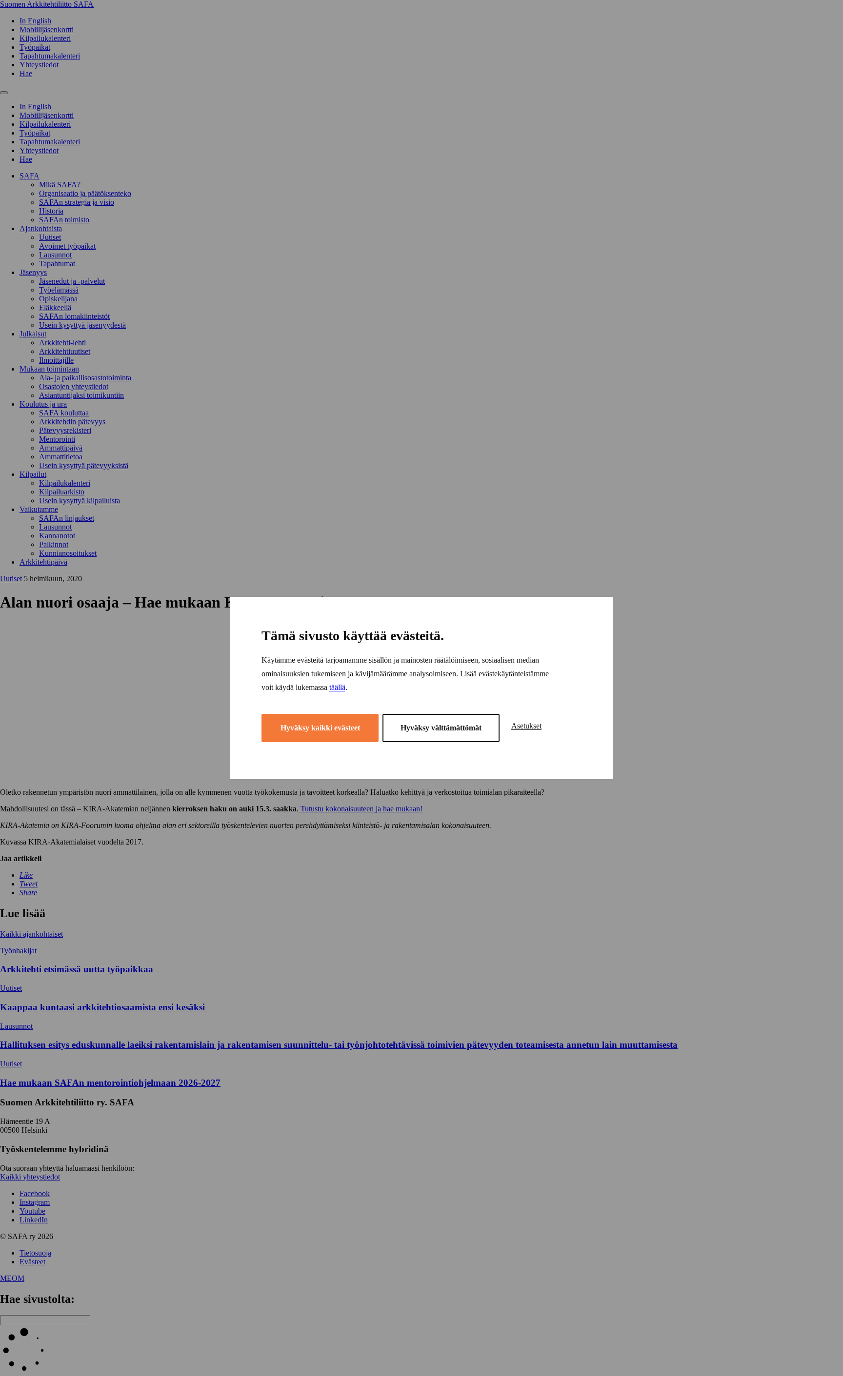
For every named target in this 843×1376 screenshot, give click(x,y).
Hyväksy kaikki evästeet (320, 728)
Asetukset (526, 726)
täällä (337, 687)
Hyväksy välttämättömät (441, 728)
